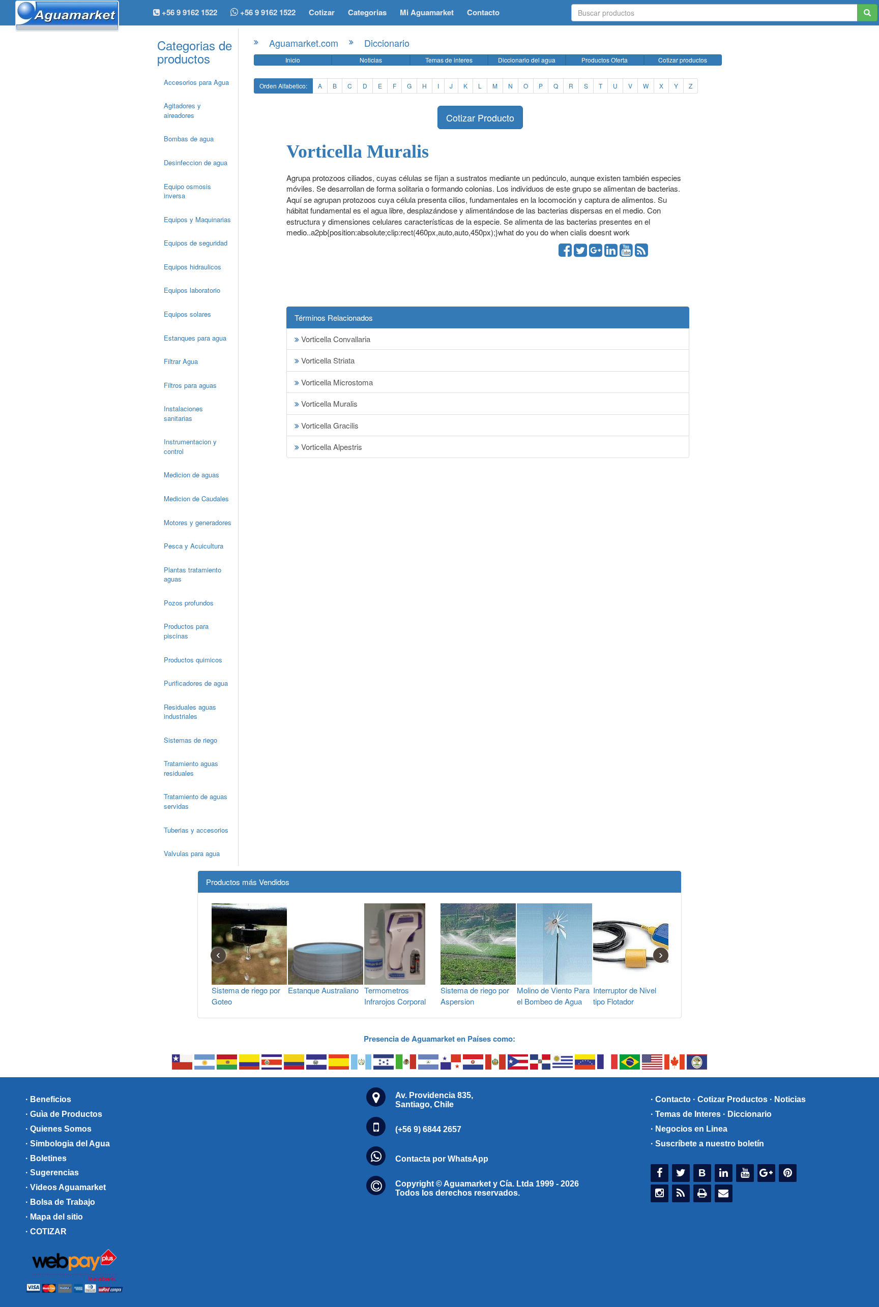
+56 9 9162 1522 (267, 12)
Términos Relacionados (334, 317)
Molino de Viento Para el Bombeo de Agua (553, 995)
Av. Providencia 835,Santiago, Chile (434, 1100)
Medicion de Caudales (196, 498)
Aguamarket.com (303, 42)
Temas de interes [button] (449, 59)
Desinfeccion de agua (195, 162)
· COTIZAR (46, 1231)
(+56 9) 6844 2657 (428, 1129)
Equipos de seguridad (195, 243)
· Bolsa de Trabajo (60, 1202)
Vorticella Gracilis (329, 425)
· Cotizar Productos (730, 1099)
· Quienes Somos (58, 1128)
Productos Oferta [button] (604, 59)
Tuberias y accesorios (196, 830)
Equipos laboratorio (192, 290)
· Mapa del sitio (54, 1216)
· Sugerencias (52, 1172)
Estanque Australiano (323, 990)
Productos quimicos (193, 659)
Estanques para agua (195, 338)
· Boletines (46, 1158)
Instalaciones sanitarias (183, 413)
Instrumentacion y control (190, 446)
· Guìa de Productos (63, 1114)
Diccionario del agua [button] (526, 59)
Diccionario (386, 42)
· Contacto (671, 1099)
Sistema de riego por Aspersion (475, 995)
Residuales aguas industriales (190, 711)
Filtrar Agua (181, 361)
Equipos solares (187, 314)
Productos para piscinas (186, 631)
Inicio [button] (292, 59)
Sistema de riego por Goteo (246, 995)
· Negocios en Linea (689, 1128)
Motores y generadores (197, 522)
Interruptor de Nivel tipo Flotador (624, 995)
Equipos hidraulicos (192, 266)
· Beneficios (48, 1099)
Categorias (367, 12)
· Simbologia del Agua (67, 1143)
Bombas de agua (189, 138)
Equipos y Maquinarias (197, 219)
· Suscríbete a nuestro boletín (707, 1143)
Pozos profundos (189, 602)
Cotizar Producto (480, 117)
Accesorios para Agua (196, 82)
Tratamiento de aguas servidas (195, 801)
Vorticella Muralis (328, 403)
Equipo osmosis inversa (187, 191)
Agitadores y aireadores (182, 110)
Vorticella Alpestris (330, 446)
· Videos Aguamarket (65, 1187)
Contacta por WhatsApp (441, 1158)
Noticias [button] (371, 59)
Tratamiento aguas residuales (191, 768)
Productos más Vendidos (247, 881)
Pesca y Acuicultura (193, 546)
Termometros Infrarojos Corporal (395, 995)
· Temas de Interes (686, 1114)
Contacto (483, 12)
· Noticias (788, 1099)
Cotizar (322, 12)
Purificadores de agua (196, 683)
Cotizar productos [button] (682, 59)
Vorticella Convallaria (334, 338)
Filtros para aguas (190, 385)
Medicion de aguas (191, 474)
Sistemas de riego (190, 740)
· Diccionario (747, 1114)
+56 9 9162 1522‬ (188, 12)
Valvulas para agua (192, 853)
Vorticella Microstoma (336, 382)
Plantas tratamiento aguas (192, 574)
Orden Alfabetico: (283, 85)
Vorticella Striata (327, 360)
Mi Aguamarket (427, 12)
